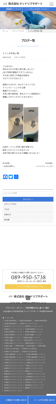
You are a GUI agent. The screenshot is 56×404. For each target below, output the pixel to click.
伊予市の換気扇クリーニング (34, 331)
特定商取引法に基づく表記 (37, 307)
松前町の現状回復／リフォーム (13, 357)
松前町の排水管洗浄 (25, 320)
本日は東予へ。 (10, 166)
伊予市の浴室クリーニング (12, 337)
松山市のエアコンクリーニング (35, 360)
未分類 (6, 219)
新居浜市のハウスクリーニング (13, 374)
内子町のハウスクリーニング (34, 382)
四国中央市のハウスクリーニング (35, 379)
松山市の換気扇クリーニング (13, 331)
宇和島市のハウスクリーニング (34, 385)
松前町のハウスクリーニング (13, 371)
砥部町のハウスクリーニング (34, 371)
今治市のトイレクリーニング (28, 323)
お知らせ (7, 214)
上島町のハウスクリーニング (13, 382)
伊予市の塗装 (19, 345)
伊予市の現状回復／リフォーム (35, 357)
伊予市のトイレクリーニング (34, 326)
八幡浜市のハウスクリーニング (35, 374)
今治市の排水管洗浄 (10, 320)
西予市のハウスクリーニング (13, 379)
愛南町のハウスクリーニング (34, 388)
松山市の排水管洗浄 (10, 323)
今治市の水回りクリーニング (32, 340)
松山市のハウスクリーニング (13, 365)
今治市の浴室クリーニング (12, 340)
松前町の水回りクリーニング (34, 343)
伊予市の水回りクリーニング (13, 343)
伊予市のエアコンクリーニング (13, 362)
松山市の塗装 (31, 345)
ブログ (6, 209)
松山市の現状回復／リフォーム (35, 354)
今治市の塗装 (42, 345)
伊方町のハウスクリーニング (13, 385)
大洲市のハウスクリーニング (34, 368)
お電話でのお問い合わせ (14, 400)
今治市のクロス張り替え (11, 348)
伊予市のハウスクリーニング (13, 390)
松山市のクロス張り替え (29, 351)
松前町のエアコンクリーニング (35, 362)
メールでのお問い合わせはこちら (29, 286)
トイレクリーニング (44, 166)
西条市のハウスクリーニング (13, 368)
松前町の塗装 (8, 345)
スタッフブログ (19, 57)
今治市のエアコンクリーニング (13, 360)
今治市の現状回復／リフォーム (13, 354)
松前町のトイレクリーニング (13, 329)
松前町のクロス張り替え (11, 351)
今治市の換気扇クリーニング (34, 329)
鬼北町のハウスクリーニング (13, 388)
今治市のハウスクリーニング (34, 365)
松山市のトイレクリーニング (13, 326)
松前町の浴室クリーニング (32, 337)
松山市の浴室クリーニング (33, 334)
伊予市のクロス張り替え (29, 348)
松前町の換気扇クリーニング (13, 334)
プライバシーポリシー (14, 307)
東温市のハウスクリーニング (13, 376)
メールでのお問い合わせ (42, 400)
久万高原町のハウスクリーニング (35, 376)
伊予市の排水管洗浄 (41, 320)
